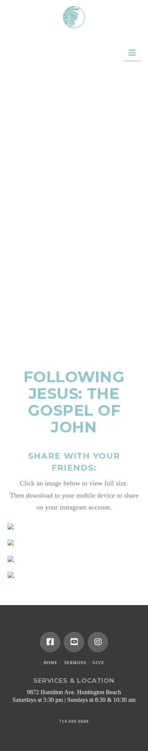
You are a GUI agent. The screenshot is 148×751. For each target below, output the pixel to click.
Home (51, 662)
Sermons (75, 662)
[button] (132, 53)
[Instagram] (98, 642)
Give (98, 662)
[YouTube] (74, 642)
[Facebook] (50, 642)
